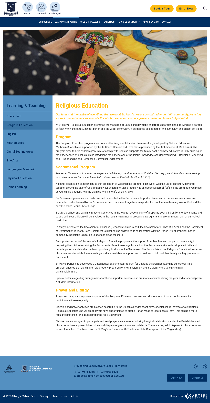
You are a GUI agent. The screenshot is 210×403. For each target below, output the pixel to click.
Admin (74, 396)
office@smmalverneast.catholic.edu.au (100, 375)
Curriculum (14, 116)
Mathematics (15, 142)
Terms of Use (60, 396)
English (11, 134)
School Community (129, 22)
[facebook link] (195, 366)
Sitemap (44, 396)
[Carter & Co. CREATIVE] (196, 398)
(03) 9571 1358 (86, 371)
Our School (45, 22)
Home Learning (17, 187)
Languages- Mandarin (21, 169)
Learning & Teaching (66, 22)
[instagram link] (203, 366)
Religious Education (20, 125)
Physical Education (19, 178)
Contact (166, 22)
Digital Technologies (20, 151)
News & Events (151, 22)
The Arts (12, 160)
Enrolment (110, 22)
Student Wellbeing (90, 22)
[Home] (27, 372)
